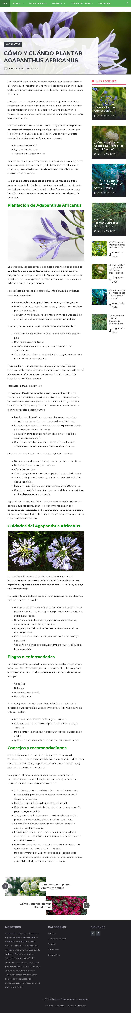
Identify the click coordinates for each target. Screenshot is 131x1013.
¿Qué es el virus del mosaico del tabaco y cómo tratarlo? (108, 184)
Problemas (57, 3)
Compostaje (104, 3)
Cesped (52, 944)
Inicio (5, 3)
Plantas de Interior (38, 3)
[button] (127, 3)
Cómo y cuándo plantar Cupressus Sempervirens (106, 223)
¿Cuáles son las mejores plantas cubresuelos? (105, 107)
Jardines (17, 3)
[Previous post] (5, 886)
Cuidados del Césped (81, 3)
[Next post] (86, 905)
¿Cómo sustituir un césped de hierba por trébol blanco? (108, 146)
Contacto (60, 1006)
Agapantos (12, 44)
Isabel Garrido (18, 68)
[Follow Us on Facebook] (93, 933)
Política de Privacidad (76, 1006)
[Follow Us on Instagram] (98, 933)
